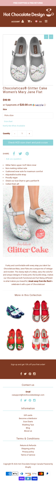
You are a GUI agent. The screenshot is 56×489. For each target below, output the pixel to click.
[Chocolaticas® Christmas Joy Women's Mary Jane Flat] (15, 352)
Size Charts (28, 421)
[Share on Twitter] (20, 154)
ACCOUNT (15, 22)
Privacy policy (28, 452)
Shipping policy (28, 448)
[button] (28, 104)
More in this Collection (28, 295)
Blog (28, 428)
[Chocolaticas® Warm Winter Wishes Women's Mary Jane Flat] (41, 352)
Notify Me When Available (14, 126)
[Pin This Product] (27, 154)
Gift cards (28, 415)
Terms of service (28, 455)
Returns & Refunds (28, 445)
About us (28, 431)
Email (28, 392)
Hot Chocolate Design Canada (30, 464)
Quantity (6, 133)
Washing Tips (28, 425)
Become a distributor (28, 418)
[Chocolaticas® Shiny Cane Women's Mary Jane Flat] (41, 323)
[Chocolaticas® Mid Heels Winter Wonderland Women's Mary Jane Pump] (15, 323)
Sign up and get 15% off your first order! (28, 364)
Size (5, 109)
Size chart (8, 121)
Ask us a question (14, 159)
